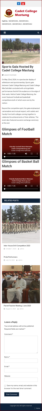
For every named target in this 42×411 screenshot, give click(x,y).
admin (22, 249)
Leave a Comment (10, 75)
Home (38, 408)
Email (7, 366)
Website (7, 376)
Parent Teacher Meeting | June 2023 (17, 306)
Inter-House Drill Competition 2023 (17, 246)
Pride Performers (10, 257)
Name (7, 357)
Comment (8, 334)
